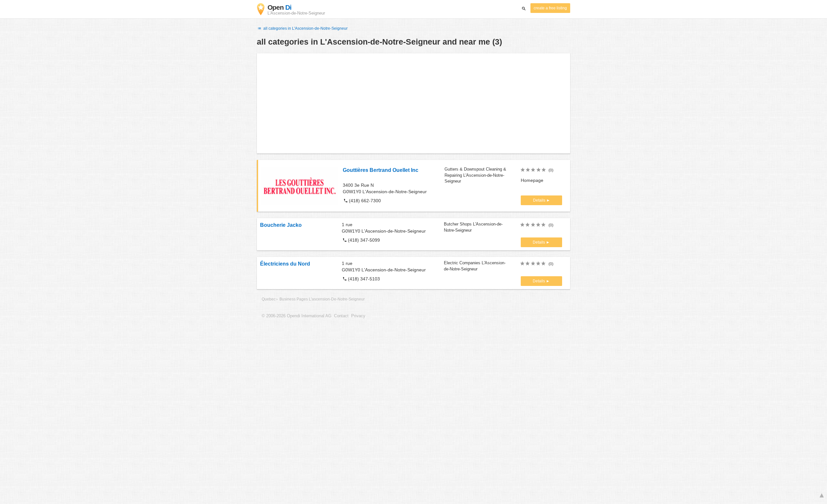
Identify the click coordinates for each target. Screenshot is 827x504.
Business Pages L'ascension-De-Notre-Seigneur (322, 299)
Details (539, 200)
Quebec (269, 299)
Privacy (358, 316)
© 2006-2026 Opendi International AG (296, 316)
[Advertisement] (413, 103)
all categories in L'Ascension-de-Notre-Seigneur (305, 28)
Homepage (532, 180)
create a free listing (550, 8)
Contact (341, 316)
